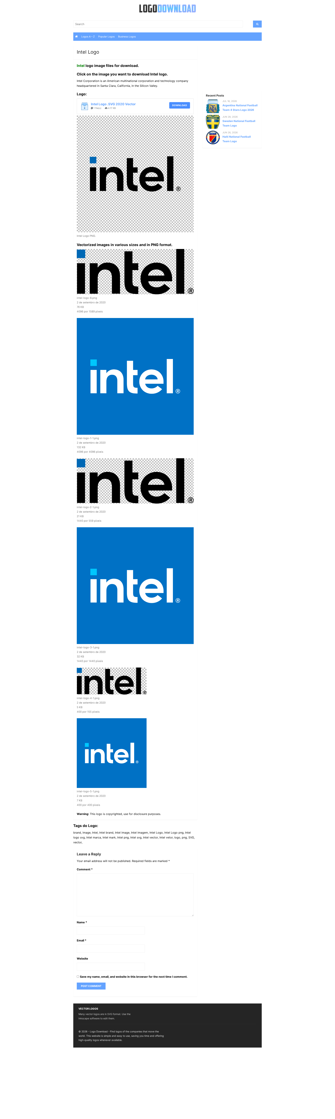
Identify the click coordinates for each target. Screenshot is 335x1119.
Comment (85, 869)
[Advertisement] (226, 68)
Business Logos (127, 36)
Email (81, 940)
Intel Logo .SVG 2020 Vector (113, 104)
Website (82, 958)
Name (82, 922)
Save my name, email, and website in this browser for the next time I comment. (134, 976)
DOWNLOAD (179, 105)
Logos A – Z (88, 36)
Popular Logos (106, 36)
